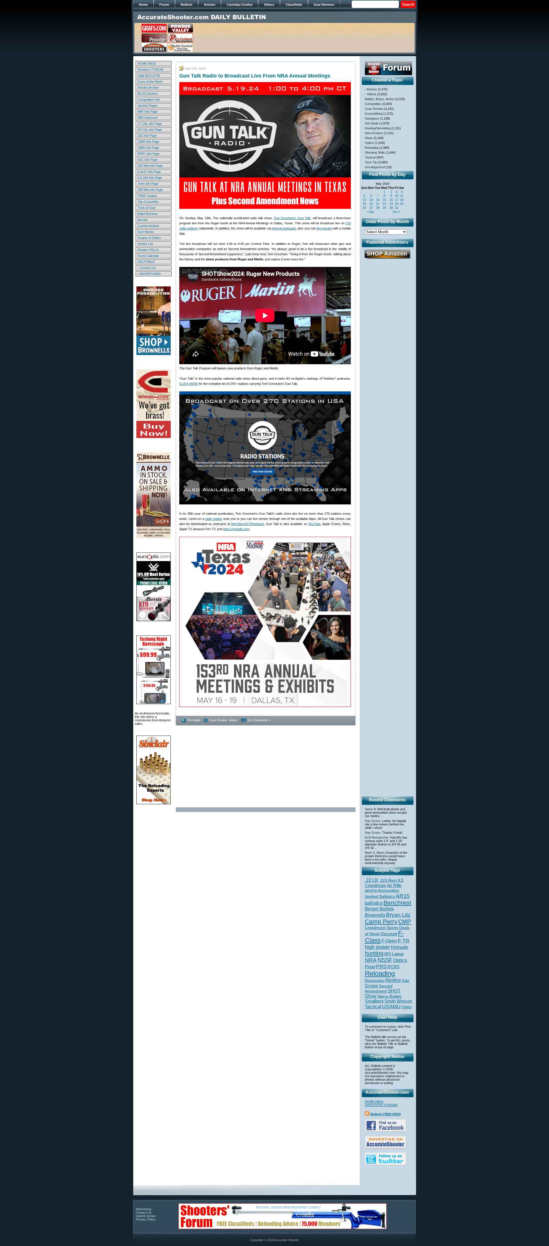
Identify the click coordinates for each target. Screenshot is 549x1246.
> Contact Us (147, 268)
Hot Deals (372, 123)
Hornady (399, 947)
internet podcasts (284, 228)
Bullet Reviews (148, 213)
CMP (404, 921)
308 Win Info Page (150, 189)
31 (396, 207)
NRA (371, 960)
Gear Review (218, 720)
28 (377, 207)
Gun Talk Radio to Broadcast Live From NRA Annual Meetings (254, 76)
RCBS (393, 966)
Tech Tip (371, 162)
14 (377, 199)
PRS (381, 966)
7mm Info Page (148, 183)
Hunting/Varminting (378, 128)
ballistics (374, 903)
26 (364, 207)
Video (406, 1007)
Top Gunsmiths (148, 201)
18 (401, 199)
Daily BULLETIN (149, 75)
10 (396, 195)
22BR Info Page (148, 141)
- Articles (371, 89)
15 (384, 199)
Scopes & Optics (149, 237)
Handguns (372, 118)
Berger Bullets (379, 908)
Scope (371, 985)
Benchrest (397, 902)
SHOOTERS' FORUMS (381, 1105)
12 (364, 199)
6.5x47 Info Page (149, 171)
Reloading (372, 147)
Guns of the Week (150, 81)
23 (391, 203)
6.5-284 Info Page (150, 177)
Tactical (370, 157)
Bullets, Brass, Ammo (379, 99)
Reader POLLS (148, 249)
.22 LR (371, 880)
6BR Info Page (148, 111)
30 (391, 207)
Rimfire (393, 980)
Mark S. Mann (374, 852)
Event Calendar (148, 255)
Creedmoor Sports (381, 927)
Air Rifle (394, 885)
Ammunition (388, 890)
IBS (387, 953)
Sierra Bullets (389, 996)
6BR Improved (148, 117)
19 (364, 203)
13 (371, 199)
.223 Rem (388, 880)
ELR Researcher (376, 837)
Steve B (370, 809)
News (233, 720)
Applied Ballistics (380, 896)
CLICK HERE (188, 383)
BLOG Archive (148, 93)
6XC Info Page (148, 159)
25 (401, 203)
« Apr (370, 211)
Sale (405, 980)
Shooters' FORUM (150, 69)
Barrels (143, 219)
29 (384, 207)
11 (401, 195)
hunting (374, 953)
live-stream (324, 228)
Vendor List (145, 243)
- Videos (370, 94)
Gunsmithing (373, 113)
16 (391, 199)
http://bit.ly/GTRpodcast (247, 524)
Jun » (396, 211)
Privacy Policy (146, 1219)
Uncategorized (375, 167)
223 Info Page (147, 135)
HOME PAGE (147, 63)
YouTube (314, 524)
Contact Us (144, 1212)
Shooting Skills (375, 152)
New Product (374, 133)
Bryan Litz (398, 915)
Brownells (375, 915)
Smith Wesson (398, 1001)
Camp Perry (381, 921)
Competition (373, 104)
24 (396, 203)
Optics (369, 142)
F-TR (403, 941)
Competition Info (149, 99)
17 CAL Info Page (150, 123)
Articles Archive (148, 87)
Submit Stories (146, 1216)
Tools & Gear (147, 207)
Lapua (397, 954)
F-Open (389, 940)
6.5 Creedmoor (384, 883)
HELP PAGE (146, 262)
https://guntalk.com (236, 529)
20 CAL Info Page (150, 129)
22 (384, 203)
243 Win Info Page (150, 165)
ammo (371, 890)
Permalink (194, 720)
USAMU (391, 1006)
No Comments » (259, 720)
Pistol (370, 966)
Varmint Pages (148, 105)
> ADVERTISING (149, 274)
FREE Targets (147, 195)
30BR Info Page (148, 147)
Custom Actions (148, 225)
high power (377, 947)
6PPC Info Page (149, 153)
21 (377, 203)
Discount (389, 934)
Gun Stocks (146, 231)
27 (371, 207)
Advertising (143, 1209)
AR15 (403, 896)
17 (396, 199)
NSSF (384, 960)
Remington (375, 980)
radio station (213, 518)
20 (371, 203)
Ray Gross (372, 821)
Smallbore (374, 1001)
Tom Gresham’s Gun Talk (292, 218)
